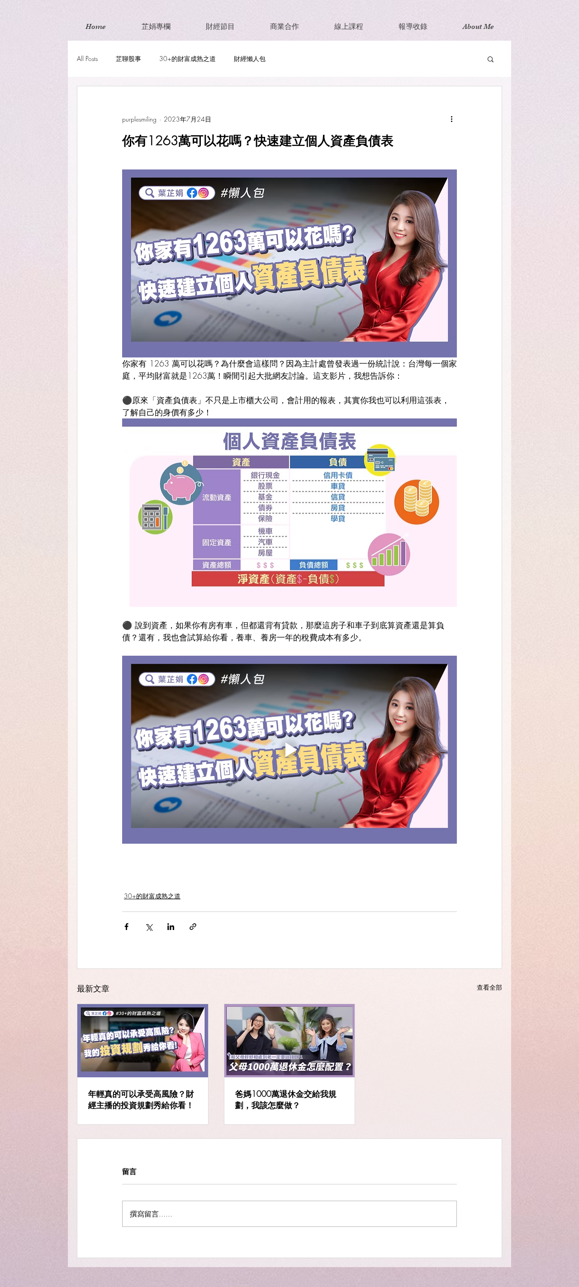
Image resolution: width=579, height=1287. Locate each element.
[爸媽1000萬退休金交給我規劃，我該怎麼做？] (289, 1040)
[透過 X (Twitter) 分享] (148, 926)
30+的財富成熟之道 (187, 58)
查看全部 (489, 987)
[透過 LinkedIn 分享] (170, 926)
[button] (490, 58)
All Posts (87, 58)
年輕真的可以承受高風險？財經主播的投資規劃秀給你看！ (141, 1099)
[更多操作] (451, 118)
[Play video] (289, 750)
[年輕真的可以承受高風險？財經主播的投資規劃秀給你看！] (142, 1040)
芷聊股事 (128, 58)
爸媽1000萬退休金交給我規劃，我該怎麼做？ (286, 1099)
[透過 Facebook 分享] (126, 926)
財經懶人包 (250, 58)
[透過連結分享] (193, 926)
